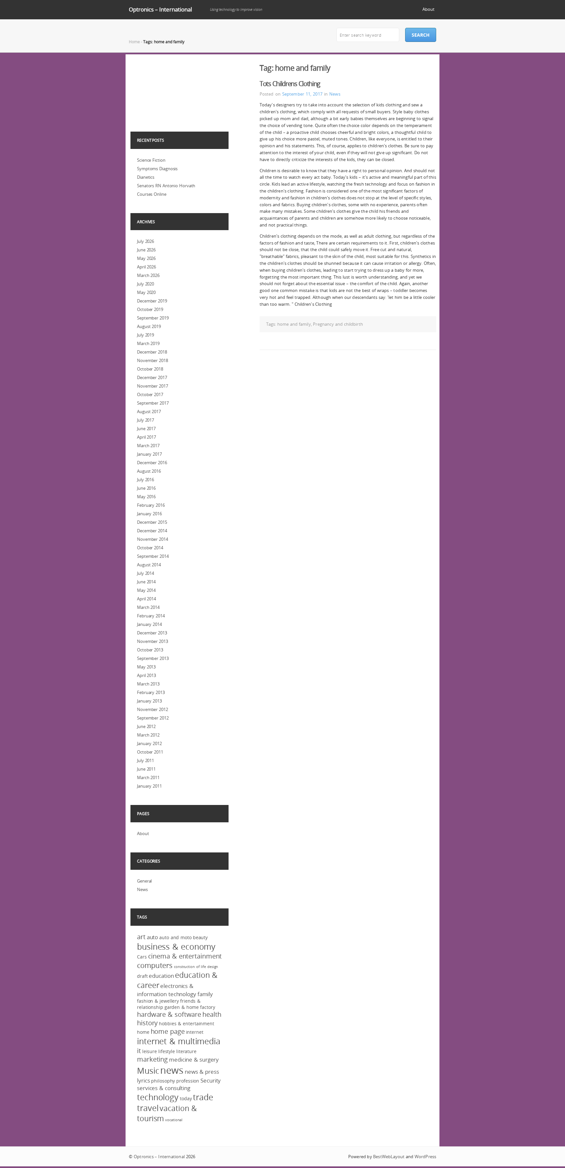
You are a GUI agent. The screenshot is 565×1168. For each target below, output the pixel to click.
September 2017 (153, 403)
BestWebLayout (388, 1156)
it (139, 1051)
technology (158, 1097)
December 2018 (152, 352)
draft (142, 976)
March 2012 (148, 735)
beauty (200, 937)
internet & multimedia (178, 1041)
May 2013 (146, 667)
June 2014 (146, 582)
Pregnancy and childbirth (338, 324)
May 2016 (146, 497)
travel (147, 1108)
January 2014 (149, 624)
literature (186, 1051)
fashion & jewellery (158, 1001)
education (161, 975)
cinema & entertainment (185, 956)
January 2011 (149, 786)
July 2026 (145, 241)
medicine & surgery (194, 1059)
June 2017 (146, 428)
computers (155, 965)
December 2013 (152, 633)
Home (134, 41)
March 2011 (148, 777)
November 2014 (152, 539)
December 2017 (152, 377)
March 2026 (148, 275)
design (212, 966)
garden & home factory (189, 1007)
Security (210, 1080)
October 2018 (150, 369)
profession (187, 1081)
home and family (294, 324)
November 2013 (152, 641)
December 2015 (152, 522)
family (205, 994)
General (144, 881)
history (147, 1023)
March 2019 (148, 343)
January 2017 (149, 454)
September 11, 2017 (302, 94)
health (211, 1014)
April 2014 (146, 599)
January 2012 (149, 743)
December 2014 (152, 531)
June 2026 (146, 250)
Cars (142, 957)
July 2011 (145, 760)
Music (148, 1070)
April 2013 (146, 675)
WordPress (425, 1156)
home (143, 1032)
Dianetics (145, 177)
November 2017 (152, 386)
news (171, 1070)
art (141, 937)
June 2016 (146, 488)
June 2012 (146, 726)
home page (168, 1031)
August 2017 (149, 411)
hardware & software (169, 1014)
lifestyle (166, 1051)
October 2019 (150, 309)
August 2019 (149, 326)
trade (203, 1097)
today (186, 1098)
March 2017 (148, 445)
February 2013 (151, 692)
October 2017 (150, 394)
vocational (173, 1120)
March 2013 (148, 684)
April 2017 (146, 437)
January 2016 (149, 514)
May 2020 (146, 292)
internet (194, 1032)
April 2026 (146, 267)
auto (152, 937)
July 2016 (145, 480)
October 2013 (150, 650)
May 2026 (146, 258)
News (334, 94)
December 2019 (152, 301)
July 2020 (145, 284)
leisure (149, 1051)
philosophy (163, 1081)
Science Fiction (151, 160)
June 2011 (146, 769)
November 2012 (152, 709)
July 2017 (145, 420)
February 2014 (151, 616)
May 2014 (146, 590)
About (428, 9)
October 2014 (150, 548)
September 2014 (153, 556)
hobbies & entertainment (186, 1023)
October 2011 (150, 752)
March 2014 (148, 607)
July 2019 (145, 335)
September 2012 (153, 718)
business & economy (176, 946)
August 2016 (149, 471)
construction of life (190, 966)
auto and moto (175, 937)
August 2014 (149, 565)
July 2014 (145, 573)
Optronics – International (160, 9)
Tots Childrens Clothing (290, 83)
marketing (152, 1059)
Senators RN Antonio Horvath (166, 186)
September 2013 (153, 658)
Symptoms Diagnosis (157, 169)
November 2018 (152, 360)
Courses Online (151, 194)
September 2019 (153, 318)
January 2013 (149, 701)
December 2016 (152, 462)
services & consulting (163, 1088)
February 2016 (151, 505)
